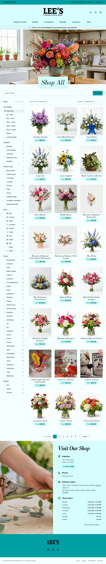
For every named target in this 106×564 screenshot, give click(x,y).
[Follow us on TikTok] (57, 549)
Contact (90, 2)
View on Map (69, 466)
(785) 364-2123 (10, 2)
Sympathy (62, 22)
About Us (98, 2)
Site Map (100, 561)
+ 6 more (98, 485)
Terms (78, 561)
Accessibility (91, 561)
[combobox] (93, 101)
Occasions (76, 22)
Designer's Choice (20, 22)
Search (99, 93)
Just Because (49, 22)
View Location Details (91, 525)
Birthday (35, 22)
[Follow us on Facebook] (53, 549)
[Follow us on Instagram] (48, 549)
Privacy (84, 561)
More (89, 22)
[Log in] (96, 12)
